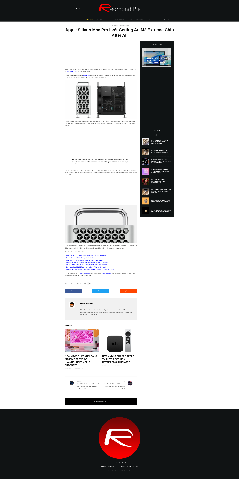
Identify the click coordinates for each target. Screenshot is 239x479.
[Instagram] (76, 8)
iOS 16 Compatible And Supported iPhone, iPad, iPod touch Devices (87, 262)
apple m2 (79, 283)
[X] (73, 8)
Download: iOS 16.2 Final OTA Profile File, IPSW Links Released (86, 255)
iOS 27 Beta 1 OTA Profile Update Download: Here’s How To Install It (160, 142)
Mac (85, 283)
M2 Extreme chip (72, 71)
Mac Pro (92, 283)
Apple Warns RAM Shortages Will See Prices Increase (161, 210)
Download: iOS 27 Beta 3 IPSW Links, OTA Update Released (161, 201)
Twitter (80, 273)
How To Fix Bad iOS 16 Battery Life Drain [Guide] (81, 258)
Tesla (130, 19)
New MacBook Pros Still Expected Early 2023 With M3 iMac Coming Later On (114, 385)
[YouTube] (79, 8)
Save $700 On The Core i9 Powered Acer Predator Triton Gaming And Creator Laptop (88, 385)
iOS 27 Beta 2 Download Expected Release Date (159, 151)
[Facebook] (70, 8)
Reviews (139, 19)
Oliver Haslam (114, 25)
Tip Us (135, 466)
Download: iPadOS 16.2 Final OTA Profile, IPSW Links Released (85, 267)
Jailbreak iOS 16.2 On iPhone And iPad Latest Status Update (84, 260)
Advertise (112, 466)
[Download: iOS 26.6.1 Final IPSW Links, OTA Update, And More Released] (156, 57)
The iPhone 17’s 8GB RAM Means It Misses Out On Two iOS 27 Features (160, 161)
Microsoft (119, 19)
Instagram (87, 273)
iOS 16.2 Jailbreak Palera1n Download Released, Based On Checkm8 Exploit (90, 269)
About (103, 466)
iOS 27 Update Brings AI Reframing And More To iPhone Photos (159, 181)
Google (108, 19)
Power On (86, 75)
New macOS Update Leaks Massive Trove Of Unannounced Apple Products (81, 360)
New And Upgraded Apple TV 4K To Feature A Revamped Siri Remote (118, 359)
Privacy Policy (125, 466)
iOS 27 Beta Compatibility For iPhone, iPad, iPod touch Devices (161, 191)
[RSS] (165, 19)
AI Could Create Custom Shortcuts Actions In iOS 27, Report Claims (161, 171)
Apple (99, 19)
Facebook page (106, 273)
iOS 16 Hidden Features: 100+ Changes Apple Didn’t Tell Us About (86, 264)
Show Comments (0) (100, 401)
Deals (149, 19)
